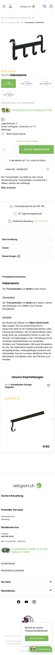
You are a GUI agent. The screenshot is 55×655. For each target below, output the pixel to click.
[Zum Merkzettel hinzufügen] (48, 385)
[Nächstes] (53, 419)
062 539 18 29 (41, 221)
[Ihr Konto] (10, 6)
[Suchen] (44, 6)
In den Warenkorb (36, 149)
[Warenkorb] (50, 6)
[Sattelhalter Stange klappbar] (27, 421)
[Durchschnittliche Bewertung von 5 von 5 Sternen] (9, 71)
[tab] (27, 239)
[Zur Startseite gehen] (27, 6)
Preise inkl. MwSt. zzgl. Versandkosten (17, 102)
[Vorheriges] (2, 419)
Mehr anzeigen (8, 187)
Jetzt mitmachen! (36, 638)
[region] (27, 47)
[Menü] (4, 6)
